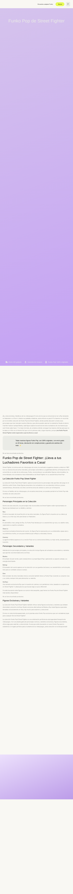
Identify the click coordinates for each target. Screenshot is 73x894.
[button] (68, 4)
